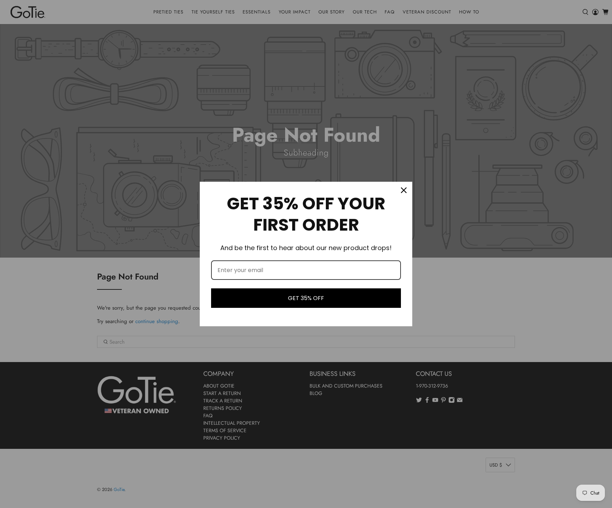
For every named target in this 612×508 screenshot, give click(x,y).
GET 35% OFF (306, 298)
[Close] (403, 190)
